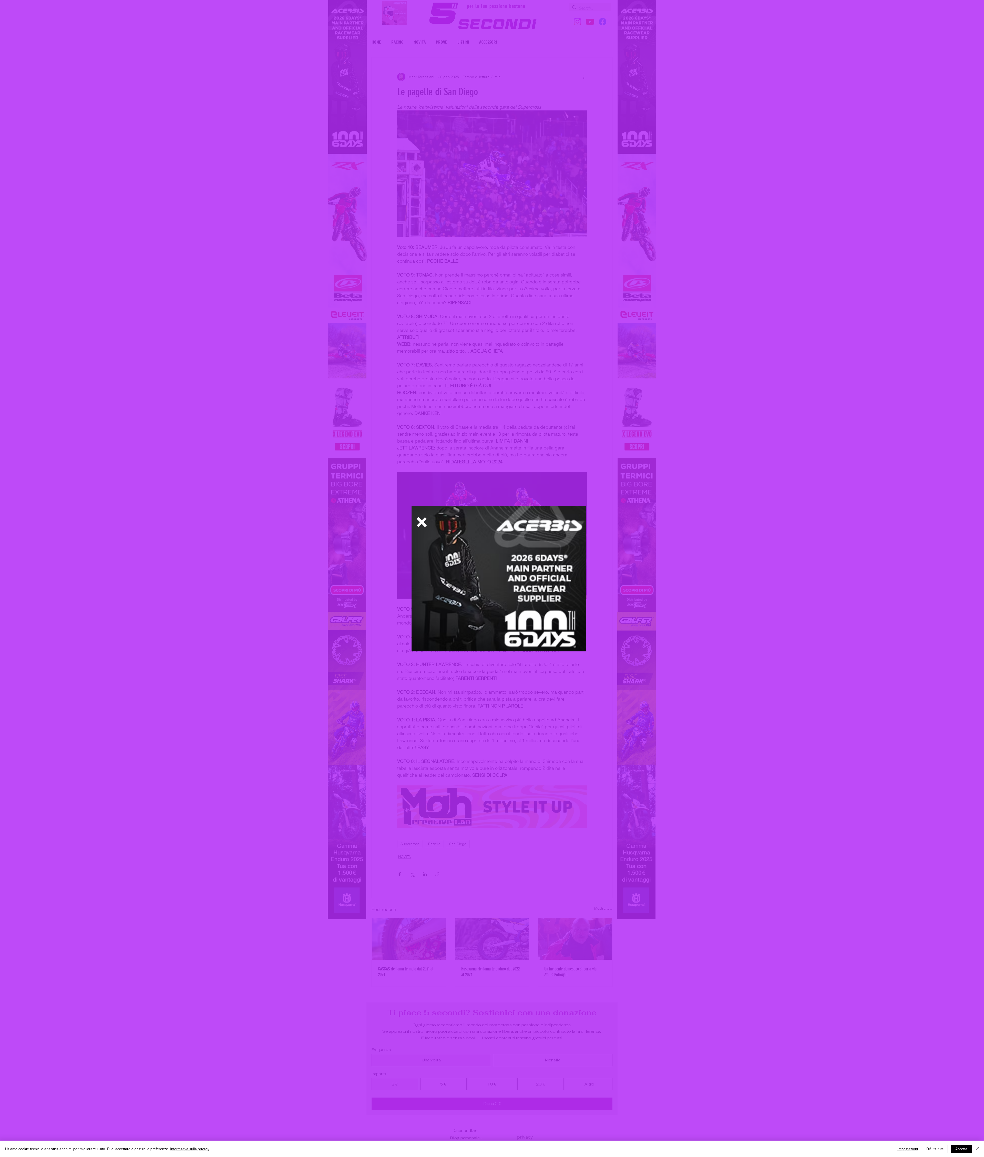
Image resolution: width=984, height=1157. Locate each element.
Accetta (961, 1148)
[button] (422, 522)
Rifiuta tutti (935, 1148)
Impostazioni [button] (907, 1148)
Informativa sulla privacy (189, 1148)
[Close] (978, 1149)
